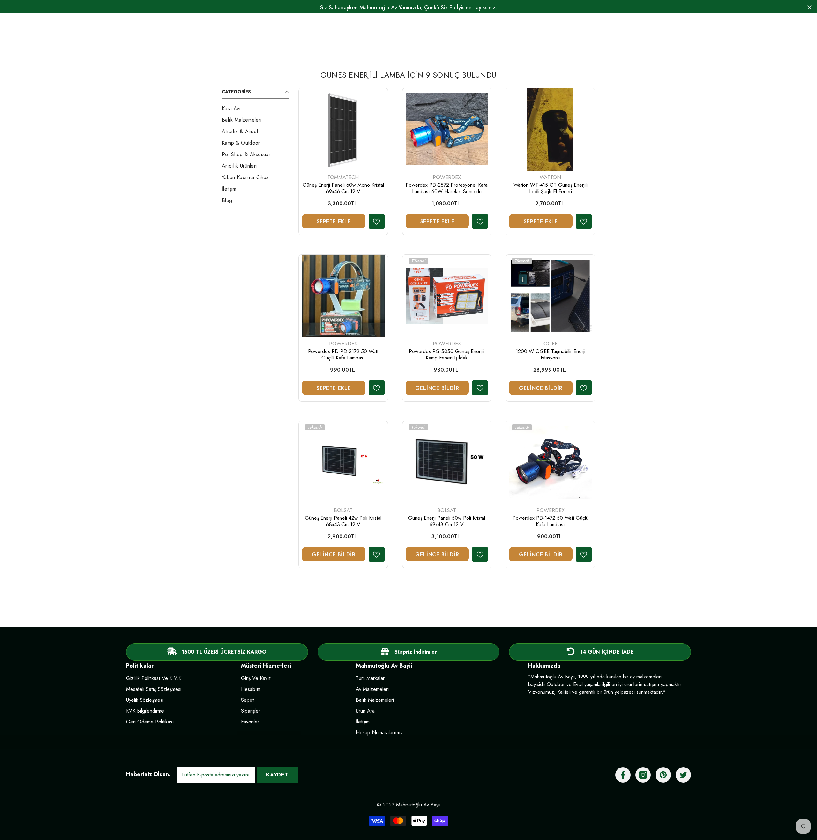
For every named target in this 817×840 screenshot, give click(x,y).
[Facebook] (623, 775)
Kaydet (277, 774)
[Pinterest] (663, 775)
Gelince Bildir (437, 388)
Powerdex (447, 177)
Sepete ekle (334, 221)
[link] (408, 652)
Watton (550, 177)
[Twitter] (683, 775)
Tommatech (343, 177)
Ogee (550, 343)
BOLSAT (343, 510)
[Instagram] (643, 775)
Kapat (809, 7)
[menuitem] (255, 108)
